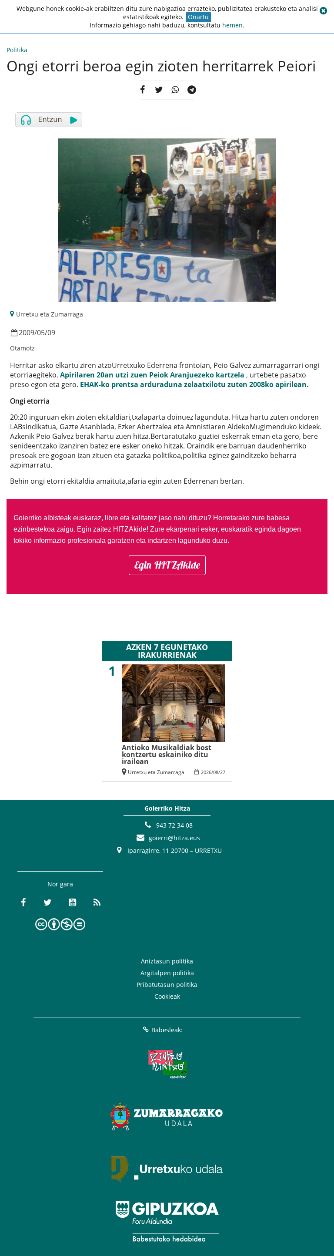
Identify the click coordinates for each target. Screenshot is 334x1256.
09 (51, 332)
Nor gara (60, 884)
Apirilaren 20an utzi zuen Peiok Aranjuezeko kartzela (152, 375)
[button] (323, 10)
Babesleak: (167, 1030)
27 (222, 772)
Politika (17, 50)
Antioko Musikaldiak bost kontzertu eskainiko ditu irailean (166, 754)
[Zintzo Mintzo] (167, 1064)
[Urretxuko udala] (167, 1169)
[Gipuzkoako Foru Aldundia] (167, 1221)
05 (41, 332)
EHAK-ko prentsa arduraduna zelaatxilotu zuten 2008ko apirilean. (194, 384)
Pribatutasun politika (167, 984)
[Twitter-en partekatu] (158, 90)
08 (215, 772)
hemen (232, 25)
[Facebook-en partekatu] (142, 90)
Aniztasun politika (167, 961)
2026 (206, 772)
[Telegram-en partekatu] (191, 90)
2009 (26, 332)
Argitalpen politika (167, 973)
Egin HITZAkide (167, 565)
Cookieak (167, 996)
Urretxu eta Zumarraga (49, 314)
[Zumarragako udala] (167, 1116)
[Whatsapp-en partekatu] (175, 90)
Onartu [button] (198, 17)
